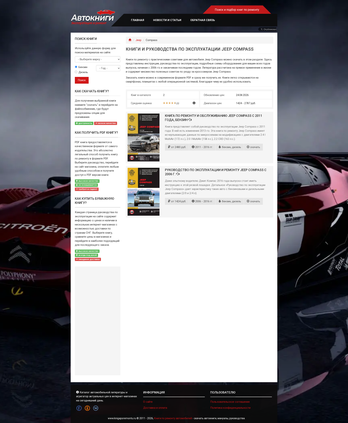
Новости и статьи (167, 20)
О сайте (148, 401)
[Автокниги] (93, 17)
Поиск (82, 80)
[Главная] (130, 40)
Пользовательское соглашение (230, 401)
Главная (137, 20)
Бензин (82, 67)
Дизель (83, 72)
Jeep (138, 40)
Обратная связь (202, 20)
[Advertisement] (97, 320)
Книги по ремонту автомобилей (173, 418)
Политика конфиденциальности (230, 407)
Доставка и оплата (155, 407)
